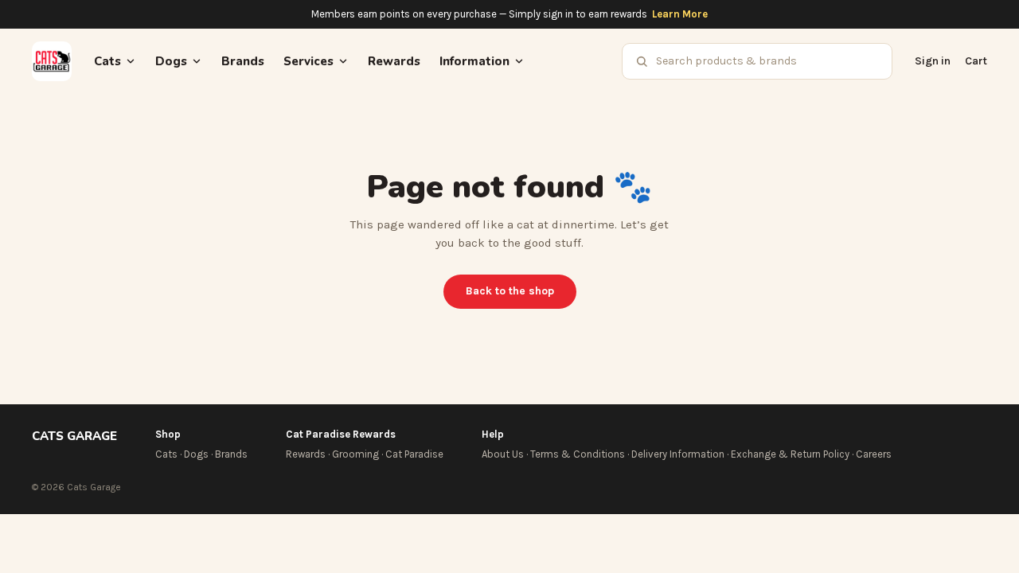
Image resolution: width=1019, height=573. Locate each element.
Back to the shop (510, 291)
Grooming (355, 454)
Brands (242, 61)
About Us (503, 454)
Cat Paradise (414, 454)
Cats (166, 454)
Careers (874, 454)
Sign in (933, 61)
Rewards (394, 61)
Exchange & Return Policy (790, 454)
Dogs (196, 454)
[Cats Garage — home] (52, 61)
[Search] (641, 61)
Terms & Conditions (577, 454)
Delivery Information (677, 454)
